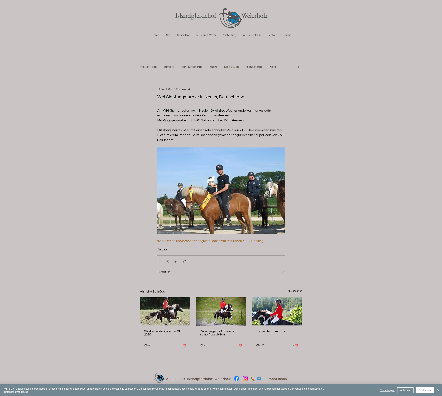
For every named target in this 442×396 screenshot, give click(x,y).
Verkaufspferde (192, 66)
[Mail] (259, 379)
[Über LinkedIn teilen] (175, 261)
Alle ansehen (295, 291)
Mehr (273, 66)
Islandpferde (254, 66)
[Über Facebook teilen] (159, 261)
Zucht (213, 66)
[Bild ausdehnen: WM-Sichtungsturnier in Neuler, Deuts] (221, 190)
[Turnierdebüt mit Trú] (277, 311)
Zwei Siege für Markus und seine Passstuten (218, 333)
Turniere (169, 66)
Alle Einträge (148, 66)
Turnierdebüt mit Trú (270, 331)
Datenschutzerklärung (16, 391)
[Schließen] (438, 390)
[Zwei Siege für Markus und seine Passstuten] (221, 311)
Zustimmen (425, 390)
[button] (298, 67)
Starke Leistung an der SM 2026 (163, 333)
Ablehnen (405, 390)
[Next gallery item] (281, 190)
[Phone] (252, 379)
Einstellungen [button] (387, 390)
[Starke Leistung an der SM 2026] (165, 311)
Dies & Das (231, 66)
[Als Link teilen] (184, 261)
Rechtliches (277, 379)
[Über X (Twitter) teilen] (167, 261)
